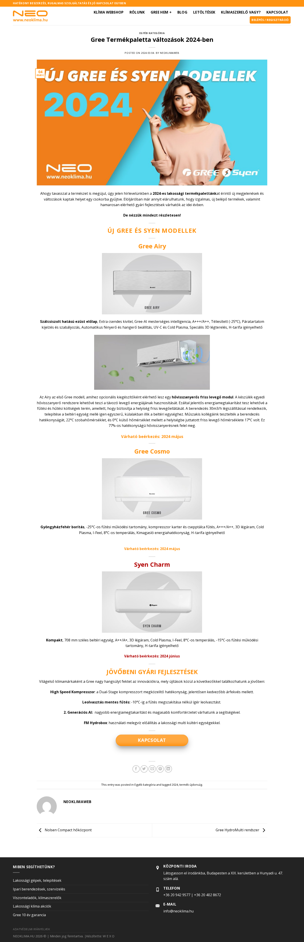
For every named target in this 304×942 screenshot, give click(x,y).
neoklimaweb (169, 52)
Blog (182, 12)
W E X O (108, 936)
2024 (175, 785)
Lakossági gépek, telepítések (37, 880)
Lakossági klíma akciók (32, 906)
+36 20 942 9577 (176, 894)
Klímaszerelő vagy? (241, 12)
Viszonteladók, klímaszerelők (37, 897)
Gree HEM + (161, 12)
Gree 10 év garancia (29, 914)
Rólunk (137, 12)
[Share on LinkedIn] (168, 769)
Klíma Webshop (109, 12)
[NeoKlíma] (30, 15)
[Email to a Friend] (152, 769)
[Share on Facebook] (136, 769)
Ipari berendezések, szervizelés (39, 889)
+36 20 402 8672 (207, 894)
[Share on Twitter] (144, 769)
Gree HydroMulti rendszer (238, 830)
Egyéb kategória (152, 33)
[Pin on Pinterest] (160, 769)
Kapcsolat (277, 12)
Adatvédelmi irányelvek (31, 929)
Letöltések (204, 12)
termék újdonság (190, 785)
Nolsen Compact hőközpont (68, 830)
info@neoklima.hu (178, 911)
